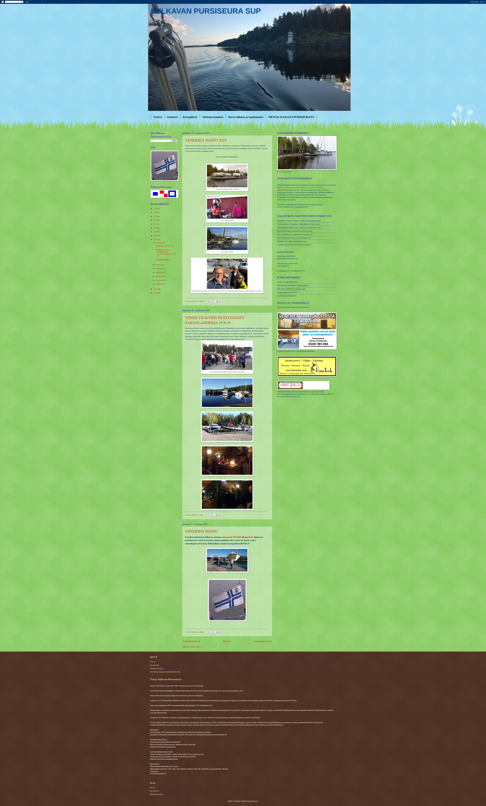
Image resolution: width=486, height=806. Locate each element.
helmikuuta (160, 284)
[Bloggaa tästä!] (212, 301)
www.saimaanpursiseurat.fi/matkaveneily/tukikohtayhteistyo (302, 187)
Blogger (255, 801)
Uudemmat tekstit (191, 641)
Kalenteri (172, 117)
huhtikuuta (160, 276)
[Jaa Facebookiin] (217, 301)
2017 (155, 289)
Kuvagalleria (190, 117)
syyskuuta (159, 242)
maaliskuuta (160, 280)
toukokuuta (160, 272)
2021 (155, 228)
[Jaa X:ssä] (215, 301)
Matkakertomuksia (212, 117)
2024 (155, 216)
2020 (155, 232)
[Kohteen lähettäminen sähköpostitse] (210, 301)
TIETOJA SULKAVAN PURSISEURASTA (291, 117)
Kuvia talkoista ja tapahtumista (245, 117)
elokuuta (159, 264)
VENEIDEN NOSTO (201, 531)
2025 (155, 212)
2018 (155, 239)
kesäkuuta (159, 268)
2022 (155, 224)
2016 (155, 293)
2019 (155, 235)
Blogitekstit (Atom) (194, 646)
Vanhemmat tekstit (263, 641)
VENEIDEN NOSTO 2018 (205, 140)
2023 (155, 220)
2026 (155, 208)
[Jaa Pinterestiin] (220, 301)
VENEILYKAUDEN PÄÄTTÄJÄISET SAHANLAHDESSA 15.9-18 (214, 320)
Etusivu (158, 117)
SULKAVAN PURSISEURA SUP (206, 11)
